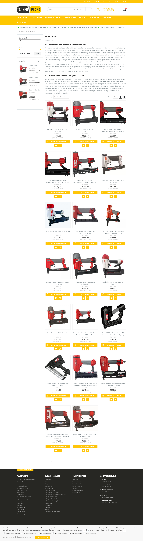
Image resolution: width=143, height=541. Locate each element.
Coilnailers (48, 480)
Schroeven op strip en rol (52, 512)
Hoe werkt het (76, 482)
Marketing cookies (76, 533)
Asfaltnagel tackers (22, 486)
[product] (57, 113)
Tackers (25, 18)
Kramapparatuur (22, 501)
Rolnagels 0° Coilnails (51, 499)
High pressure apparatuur (25, 499)
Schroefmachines (70, 18)
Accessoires (107, 18)
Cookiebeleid (76, 492)
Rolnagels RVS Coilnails (52, 492)
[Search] (89, 9)
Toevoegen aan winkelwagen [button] (58, 142)
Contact (116, 1)
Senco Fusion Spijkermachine (26, 480)
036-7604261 (105, 492)
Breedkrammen (49, 503)
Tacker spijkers (49, 514)
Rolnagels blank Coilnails (52, 497)
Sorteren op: (48, 97)
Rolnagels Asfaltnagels (51, 501)
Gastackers (20, 495)
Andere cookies (91, 533)
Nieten (47, 509)
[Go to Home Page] (17, 32)
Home (19, 18)
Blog (104, 1)
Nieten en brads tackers (24, 484)
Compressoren (95, 18)
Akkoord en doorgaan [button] (25, 537)
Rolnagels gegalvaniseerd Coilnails (55, 495)
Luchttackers (21, 509)
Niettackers (20, 492)
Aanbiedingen (21, 23)
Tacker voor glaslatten (23, 514)
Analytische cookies (60, 533)
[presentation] (39, 61)
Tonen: (110, 97)
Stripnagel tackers (22, 488)
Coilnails (47, 482)
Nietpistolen (20, 503)
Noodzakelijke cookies (12, 533)
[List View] (124, 97)
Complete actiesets (50, 490)
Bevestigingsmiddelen (52, 18)
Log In (124, 1)
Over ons (97, 1)
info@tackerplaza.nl (108, 497)
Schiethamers (21, 512)
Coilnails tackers (22, 482)
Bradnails (47, 507)
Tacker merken (37, 18)
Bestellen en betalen (78, 484)
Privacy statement (77, 490)
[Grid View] (120, 97)
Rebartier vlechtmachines (24, 497)
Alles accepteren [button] (43, 537)
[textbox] (30, 41)
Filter (37, 53)
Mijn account (87, 1)
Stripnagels (48, 505)
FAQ (110, 1)
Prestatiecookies (45, 533)
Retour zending (77, 486)
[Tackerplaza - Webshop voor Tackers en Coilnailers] (29, 9)
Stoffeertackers (21, 507)
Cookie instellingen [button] (9, 537)
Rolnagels (82, 18)
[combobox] (30, 40)
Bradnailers (20, 505)
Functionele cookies (29, 533)
